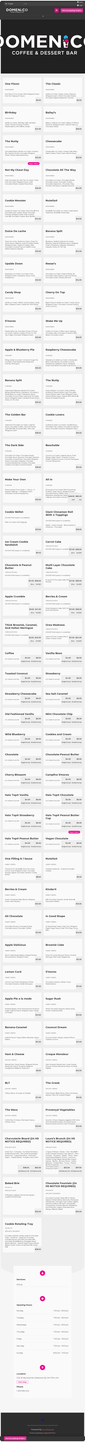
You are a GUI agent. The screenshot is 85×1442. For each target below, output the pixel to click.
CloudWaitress (48, 1430)
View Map (22, 1382)
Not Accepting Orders (71, 10)
